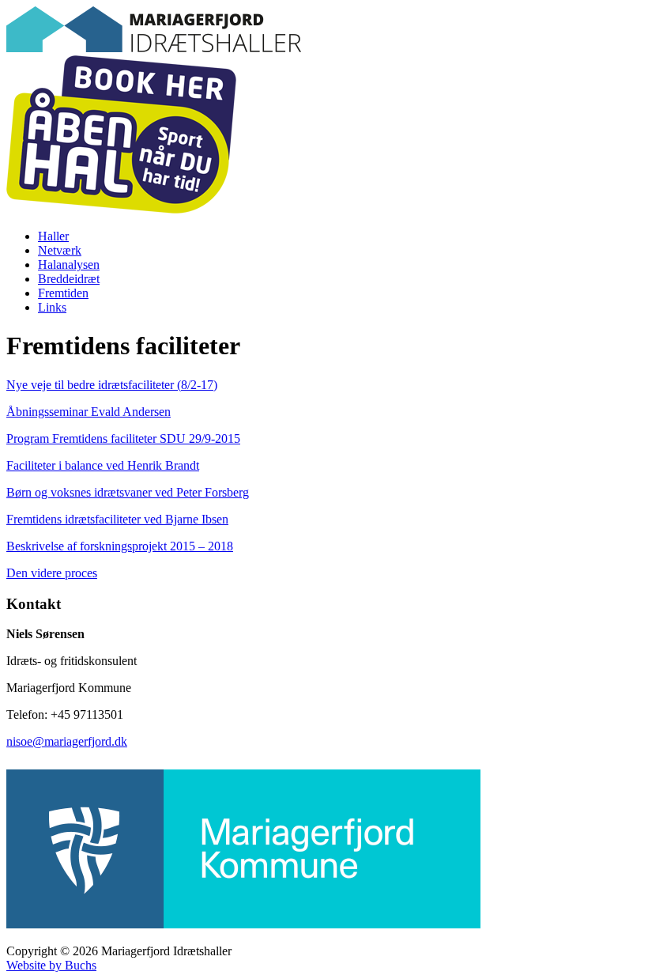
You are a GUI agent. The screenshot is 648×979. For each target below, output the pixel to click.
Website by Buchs (51, 965)
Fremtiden (63, 293)
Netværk (59, 250)
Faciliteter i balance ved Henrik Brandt (102, 465)
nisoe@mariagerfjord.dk (66, 741)
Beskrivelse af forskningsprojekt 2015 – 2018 (119, 546)
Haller (53, 236)
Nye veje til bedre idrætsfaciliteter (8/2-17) (111, 384)
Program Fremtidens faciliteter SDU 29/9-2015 (123, 438)
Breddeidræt (69, 278)
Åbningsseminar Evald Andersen (88, 411)
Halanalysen (69, 264)
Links (52, 307)
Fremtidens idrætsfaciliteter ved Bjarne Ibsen (117, 519)
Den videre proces (51, 573)
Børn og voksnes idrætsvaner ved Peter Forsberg (127, 492)
